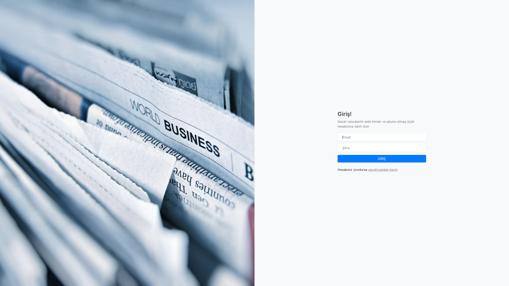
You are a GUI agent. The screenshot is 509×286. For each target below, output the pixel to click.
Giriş (382, 159)
